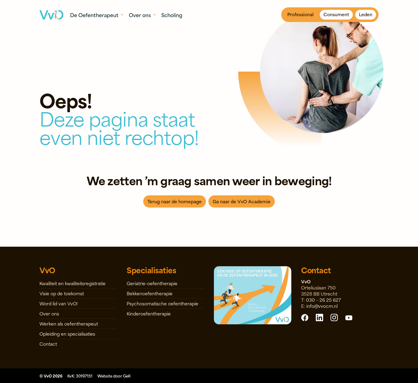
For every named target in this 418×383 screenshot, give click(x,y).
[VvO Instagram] (334, 317)
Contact (48, 343)
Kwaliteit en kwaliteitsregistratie (72, 283)
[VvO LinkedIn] (319, 317)
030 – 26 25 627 (323, 299)
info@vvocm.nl (322, 305)
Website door (114, 375)
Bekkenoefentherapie (150, 293)
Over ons (49, 313)
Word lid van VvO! (58, 303)
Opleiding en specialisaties (67, 333)
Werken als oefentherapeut (68, 323)
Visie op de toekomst (61, 293)
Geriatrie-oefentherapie (152, 283)
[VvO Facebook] (304, 317)
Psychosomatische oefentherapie (162, 303)
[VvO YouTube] (349, 317)
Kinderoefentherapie (149, 313)
